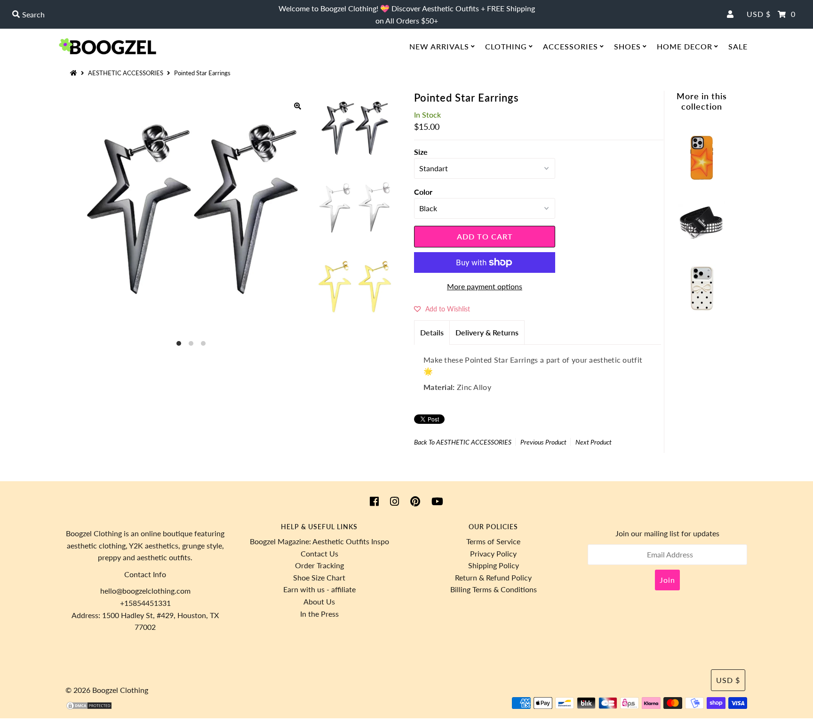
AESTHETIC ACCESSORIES (125, 73)
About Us (319, 601)
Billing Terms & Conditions (493, 589)
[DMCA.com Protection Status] (88, 707)
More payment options (484, 286)
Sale (738, 46)
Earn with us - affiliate (319, 589)
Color (423, 191)
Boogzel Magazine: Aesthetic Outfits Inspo (319, 541)
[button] (442, 308)
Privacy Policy (493, 553)
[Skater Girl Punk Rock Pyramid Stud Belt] (701, 243)
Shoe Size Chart (319, 577)
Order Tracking (319, 565)
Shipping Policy (493, 565)
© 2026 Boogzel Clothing (106, 689)
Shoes (627, 46)
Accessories (570, 46)
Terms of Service (493, 541)
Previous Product (543, 442)
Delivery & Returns (486, 332)
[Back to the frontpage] (75, 73)
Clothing (506, 46)
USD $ (759, 13)
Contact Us (319, 553)
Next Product (593, 442)
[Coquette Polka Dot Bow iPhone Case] (701, 308)
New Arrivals (439, 46)
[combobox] (140, 14)
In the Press (319, 613)
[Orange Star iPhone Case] (701, 178)
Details (432, 332)
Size (421, 151)
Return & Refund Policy (493, 577)
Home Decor (684, 46)
